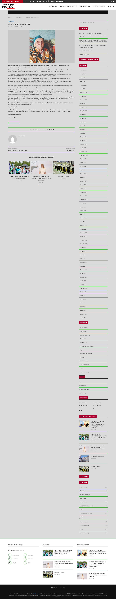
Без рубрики (83, 331)
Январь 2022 (83, 273)
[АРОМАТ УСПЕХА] (63, 167)
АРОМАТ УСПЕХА (63, 176)
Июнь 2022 (83, 255)
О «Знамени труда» (69, 6)
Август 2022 (83, 247)
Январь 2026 (83, 96)
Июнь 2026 (83, 77)
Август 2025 (83, 114)
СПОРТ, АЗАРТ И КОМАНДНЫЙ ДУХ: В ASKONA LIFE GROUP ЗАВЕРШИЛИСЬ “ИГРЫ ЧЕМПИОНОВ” (93, 41)
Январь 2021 (83, 318)
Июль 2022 (83, 251)
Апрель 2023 (83, 218)
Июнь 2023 (83, 210)
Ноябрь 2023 (83, 192)
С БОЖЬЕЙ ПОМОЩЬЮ (85, 51)
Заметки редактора (85, 335)
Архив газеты (98, 6)
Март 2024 (82, 177)
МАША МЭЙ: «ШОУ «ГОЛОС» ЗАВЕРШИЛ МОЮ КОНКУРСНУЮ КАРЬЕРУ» (42, 178)
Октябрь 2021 (83, 284)
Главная (53, 6)
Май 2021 (82, 303)
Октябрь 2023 (83, 196)
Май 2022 (82, 258)
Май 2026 (82, 81)
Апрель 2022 (83, 262)
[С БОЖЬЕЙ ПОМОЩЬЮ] (84, 458)
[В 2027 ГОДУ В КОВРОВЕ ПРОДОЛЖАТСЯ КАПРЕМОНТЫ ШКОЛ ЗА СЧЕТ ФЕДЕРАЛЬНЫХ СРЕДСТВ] (84, 423)
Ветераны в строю (14, 123)
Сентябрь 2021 (83, 288)
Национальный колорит (86, 353)
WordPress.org (82, 393)
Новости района (84, 361)
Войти (80, 382)
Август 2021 (83, 292)
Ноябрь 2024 (83, 148)
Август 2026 (83, 70)
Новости (82, 357)
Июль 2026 (83, 74)
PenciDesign (35, 593)
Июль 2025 (83, 118)
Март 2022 (82, 266)
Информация (83, 342)
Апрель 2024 (83, 173)
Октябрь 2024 (83, 151)
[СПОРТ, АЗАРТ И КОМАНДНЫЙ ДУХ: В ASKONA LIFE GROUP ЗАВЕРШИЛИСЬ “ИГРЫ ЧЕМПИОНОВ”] (19, 167)
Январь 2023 (83, 229)
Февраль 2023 (83, 225)
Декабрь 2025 (83, 100)
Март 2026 (82, 89)
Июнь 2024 (83, 166)
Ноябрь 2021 (83, 281)
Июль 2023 (83, 207)
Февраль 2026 (83, 92)
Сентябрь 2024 (83, 155)
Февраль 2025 (83, 137)
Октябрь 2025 (83, 107)
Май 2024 (82, 170)
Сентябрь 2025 (83, 111)
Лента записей (82, 385)
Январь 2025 (83, 140)
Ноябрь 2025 (83, 103)
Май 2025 (82, 125)
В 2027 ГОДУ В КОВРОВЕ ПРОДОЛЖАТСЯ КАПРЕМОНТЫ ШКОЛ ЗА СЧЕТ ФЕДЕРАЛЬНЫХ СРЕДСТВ (92, 34)
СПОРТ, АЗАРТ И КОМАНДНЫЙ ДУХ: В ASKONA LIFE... (19, 177)
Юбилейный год (84, 372)
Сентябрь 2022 (83, 244)
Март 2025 (82, 133)
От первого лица (84, 364)
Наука (81, 350)
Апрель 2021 (83, 306)
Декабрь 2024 (83, 144)
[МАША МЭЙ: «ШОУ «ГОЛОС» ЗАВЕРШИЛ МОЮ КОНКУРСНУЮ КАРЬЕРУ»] (41, 167)
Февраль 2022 (83, 270)
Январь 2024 (83, 185)
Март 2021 (82, 310)
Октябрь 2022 (83, 240)
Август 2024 (83, 159)
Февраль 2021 (83, 314)
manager (16, 26)
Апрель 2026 (83, 85)
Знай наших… (83, 339)
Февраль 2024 (83, 181)
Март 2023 (82, 221)
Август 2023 (83, 203)
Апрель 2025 (83, 129)
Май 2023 (82, 214)
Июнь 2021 (83, 299)
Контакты (85, 6)
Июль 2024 (83, 162)
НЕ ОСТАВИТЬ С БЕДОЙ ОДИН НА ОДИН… (47, 1)
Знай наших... (19, 17)
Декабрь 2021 (83, 277)
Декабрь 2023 (83, 188)
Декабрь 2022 (83, 233)
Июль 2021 (83, 295)
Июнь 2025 (83, 122)
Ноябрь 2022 (83, 236)
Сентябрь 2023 (83, 199)
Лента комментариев (84, 389)
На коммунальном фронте (86, 346)
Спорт (81, 368)
